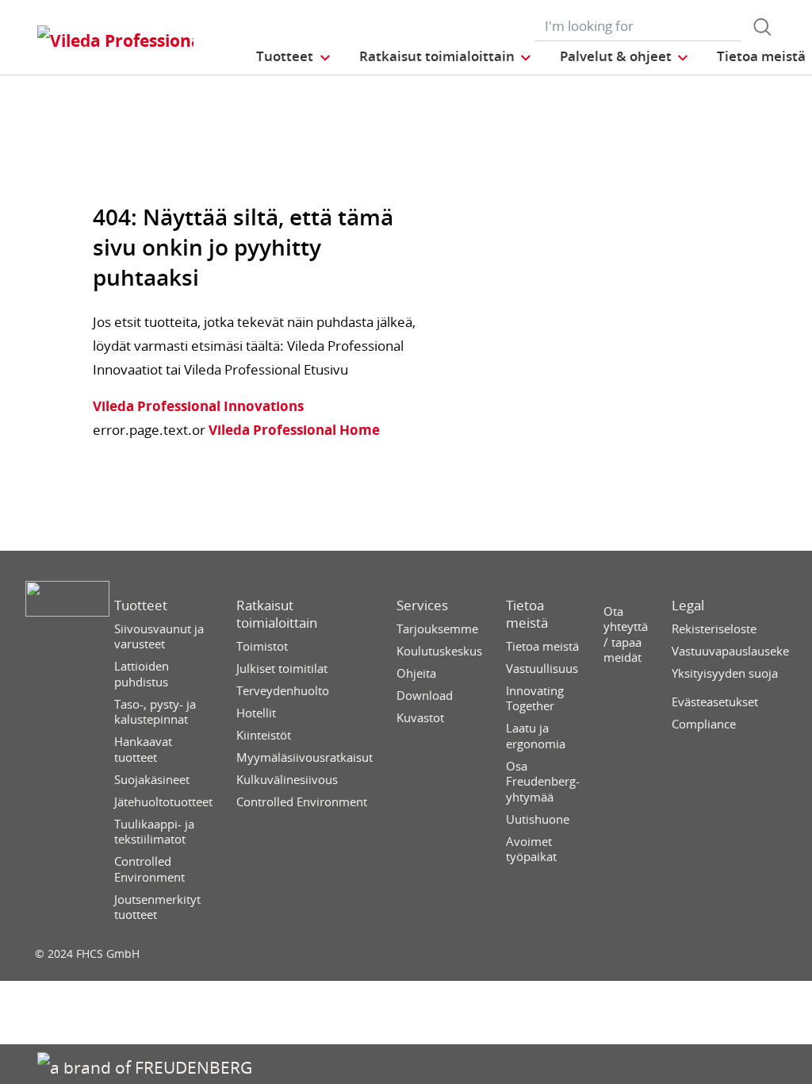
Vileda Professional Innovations (198, 406)
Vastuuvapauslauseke (730, 651)
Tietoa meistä (527, 614)
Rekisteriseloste (714, 628)
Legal (688, 605)
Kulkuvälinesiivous (287, 779)
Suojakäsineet (152, 779)
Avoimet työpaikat (531, 849)
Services (422, 605)
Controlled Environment (149, 869)
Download (424, 695)
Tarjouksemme (437, 628)
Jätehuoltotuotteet (163, 801)
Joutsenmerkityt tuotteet (157, 907)
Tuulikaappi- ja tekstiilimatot (154, 832)
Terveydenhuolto (282, 690)
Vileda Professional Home (292, 430)
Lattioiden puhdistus (141, 674)
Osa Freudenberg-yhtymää (543, 782)
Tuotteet (140, 605)
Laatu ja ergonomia (535, 736)
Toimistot (262, 646)
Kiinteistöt (263, 735)
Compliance (704, 724)
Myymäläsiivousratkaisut (304, 757)
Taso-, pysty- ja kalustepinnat (155, 712)
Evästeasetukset (715, 701)
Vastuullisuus (542, 668)
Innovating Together (535, 698)
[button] (294, 56)
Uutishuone (537, 819)
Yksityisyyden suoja (725, 673)
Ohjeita (416, 673)
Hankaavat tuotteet (143, 749)
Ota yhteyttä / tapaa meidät (625, 635)
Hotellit (256, 713)
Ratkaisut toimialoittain (276, 614)
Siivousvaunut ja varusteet (159, 636)
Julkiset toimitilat (281, 668)
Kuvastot (420, 717)
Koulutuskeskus (439, 651)
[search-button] (762, 27)
